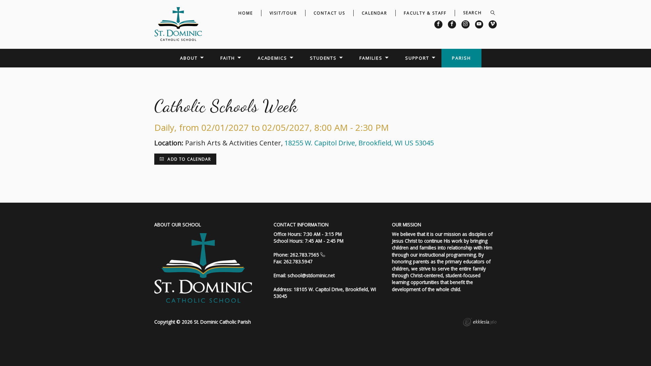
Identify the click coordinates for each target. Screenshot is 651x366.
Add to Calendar (188, 159)
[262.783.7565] (322, 254)
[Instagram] (465, 24)
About (188, 58)
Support (417, 58)
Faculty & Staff (425, 13)
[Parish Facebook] (452, 24)
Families (370, 58)
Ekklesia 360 (480, 323)
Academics (272, 58)
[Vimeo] (493, 24)
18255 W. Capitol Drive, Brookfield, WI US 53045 (359, 142)
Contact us (329, 13)
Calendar (374, 13)
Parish (461, 58)
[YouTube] (479, 24)
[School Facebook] (438, 24)
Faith (227, 58)
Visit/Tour (283, 13)
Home (245, 13)
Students (323, 58)
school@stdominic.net (311, 275)
